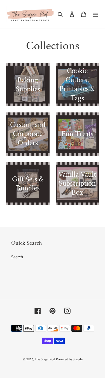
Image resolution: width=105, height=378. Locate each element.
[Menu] (95, 14)
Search (17, 257)
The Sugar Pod (45, 359)
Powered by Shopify (69, 359)
